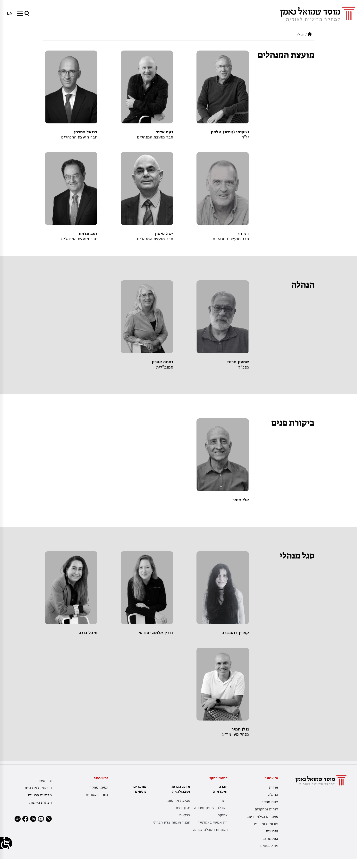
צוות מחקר (270, 802)
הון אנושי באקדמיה (212, 822)
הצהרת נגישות (40, 802)
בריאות (184, 815)
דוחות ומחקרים (266, 809)
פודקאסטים (269, 845)
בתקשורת (271, 838)
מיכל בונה (88, 633)
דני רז (243, 233)
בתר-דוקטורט (97, 794)
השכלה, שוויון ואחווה (211, 807)
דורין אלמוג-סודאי (155, 633)
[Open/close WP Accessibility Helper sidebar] (6, 843)
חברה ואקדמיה (220, 789)
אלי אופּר (240, 500)
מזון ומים (183, 807)
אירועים (272, 831)
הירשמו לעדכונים (38, 787)
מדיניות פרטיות (40, 795)
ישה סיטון (164, 233)
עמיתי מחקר (99, 787)
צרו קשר (45, 780)
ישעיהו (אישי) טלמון (230, 132)
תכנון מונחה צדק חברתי (171, 822)
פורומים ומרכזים (265, 823)
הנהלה (273, 794)
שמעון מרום (238, 362)
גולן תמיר (240, 729)
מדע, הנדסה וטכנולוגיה (180, 789)
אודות (273, 787)
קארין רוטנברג (235, 633)
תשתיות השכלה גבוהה (210, 829)
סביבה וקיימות (179, 800)
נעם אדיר (164, 132)
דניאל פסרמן (85, 132)
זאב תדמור (87, 233)
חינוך (224, 800)
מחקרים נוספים (139, 789)
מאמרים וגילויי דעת (262, 816)
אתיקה (223, 815)
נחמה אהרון (162, 362)
